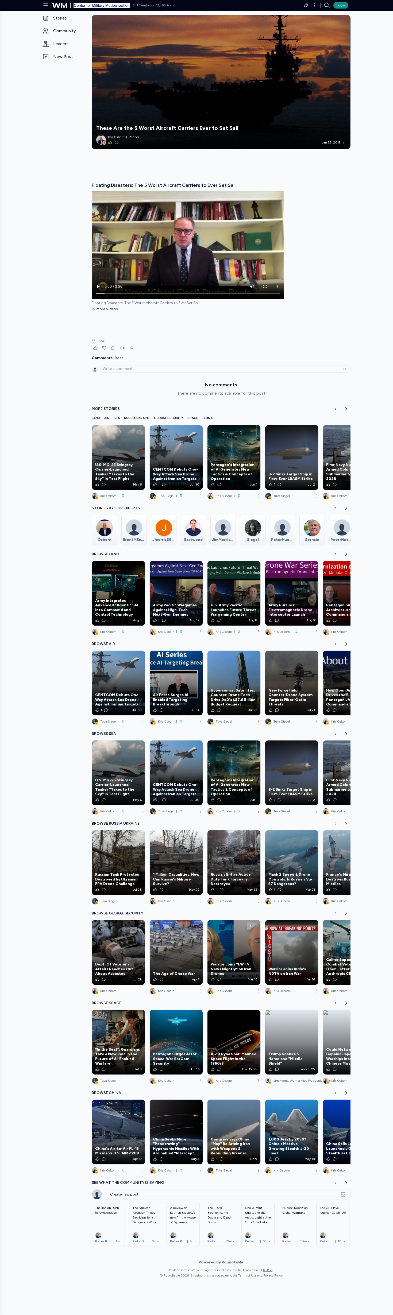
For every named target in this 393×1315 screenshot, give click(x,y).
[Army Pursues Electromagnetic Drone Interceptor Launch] (291, 593)
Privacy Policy (273, 1275)
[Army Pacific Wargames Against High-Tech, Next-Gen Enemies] (176, 593)
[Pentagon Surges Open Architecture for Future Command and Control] (349, 593)
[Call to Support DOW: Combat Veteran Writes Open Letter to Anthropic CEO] (349, 952)
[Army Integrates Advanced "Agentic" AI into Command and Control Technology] (118, 593)
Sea (101, 341)
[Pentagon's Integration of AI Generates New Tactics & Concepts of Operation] (233, 457)
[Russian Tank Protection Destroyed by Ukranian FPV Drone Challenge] (118, 862)
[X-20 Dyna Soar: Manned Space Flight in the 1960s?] (233, 1042)
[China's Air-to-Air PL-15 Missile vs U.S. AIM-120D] (118, 1132)
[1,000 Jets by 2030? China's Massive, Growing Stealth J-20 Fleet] (291, 1132)
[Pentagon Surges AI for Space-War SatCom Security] (176, 1042)
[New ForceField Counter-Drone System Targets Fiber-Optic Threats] (291, 683)
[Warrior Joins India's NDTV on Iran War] (291, 952)
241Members (142, 5)
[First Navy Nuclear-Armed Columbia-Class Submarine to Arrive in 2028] (349, 457)
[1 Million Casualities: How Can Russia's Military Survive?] (176, 862)
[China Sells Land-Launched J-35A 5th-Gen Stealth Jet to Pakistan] (349, 1132)
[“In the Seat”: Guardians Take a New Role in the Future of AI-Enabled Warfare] (118, 1042)
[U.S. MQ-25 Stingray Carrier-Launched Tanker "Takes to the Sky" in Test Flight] (118, 457)
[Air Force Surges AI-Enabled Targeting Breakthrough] (176, 683)
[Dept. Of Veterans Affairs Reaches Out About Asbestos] (118, 952)
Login (341, 5)
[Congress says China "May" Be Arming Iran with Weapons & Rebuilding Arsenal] (233, 1132)
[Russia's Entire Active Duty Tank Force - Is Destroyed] (233, 862)
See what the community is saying (128, 1182)
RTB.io (267, 1270)
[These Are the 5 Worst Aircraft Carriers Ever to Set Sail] (221, 82)
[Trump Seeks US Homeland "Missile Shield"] (291, 1042)
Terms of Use (247, 1275)
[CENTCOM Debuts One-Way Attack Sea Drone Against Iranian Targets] (176, 457)
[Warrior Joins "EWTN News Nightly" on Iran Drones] (233, 952)
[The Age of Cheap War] (176, 952)
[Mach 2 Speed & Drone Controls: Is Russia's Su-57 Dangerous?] (291, 862)
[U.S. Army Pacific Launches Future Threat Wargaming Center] (233, 593)
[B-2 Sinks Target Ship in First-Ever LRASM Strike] (291, 457)
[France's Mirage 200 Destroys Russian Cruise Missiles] (349, 862)
